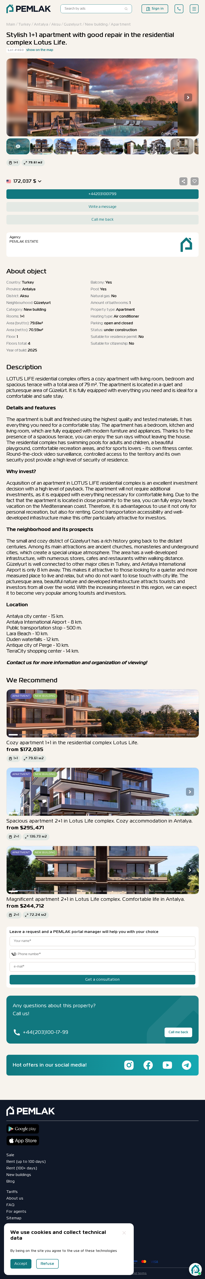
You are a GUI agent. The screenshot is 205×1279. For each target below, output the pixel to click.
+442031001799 (102, 194)
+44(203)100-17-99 (45, 1032)
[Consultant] (195, 1269)
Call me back (178, 1032)
